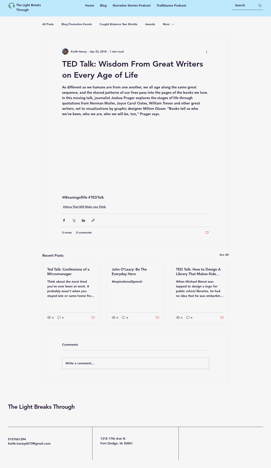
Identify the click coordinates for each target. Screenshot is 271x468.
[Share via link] (93, 220)
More (166, 24)
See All (224, 254)
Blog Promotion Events (77, 24)
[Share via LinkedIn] (83, 220)
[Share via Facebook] (64, 220)
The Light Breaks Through (41, 406)
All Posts (48, 24)
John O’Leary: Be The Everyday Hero (129, 271)
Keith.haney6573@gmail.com (29, 443)
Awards (150, 24)
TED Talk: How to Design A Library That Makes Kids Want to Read (198, 271)
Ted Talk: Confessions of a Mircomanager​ (68, 271)
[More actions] (206, 51)
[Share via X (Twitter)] (74, 220)
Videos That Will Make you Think (84, 207)
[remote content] (135, 150)
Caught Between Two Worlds (118, 24)
